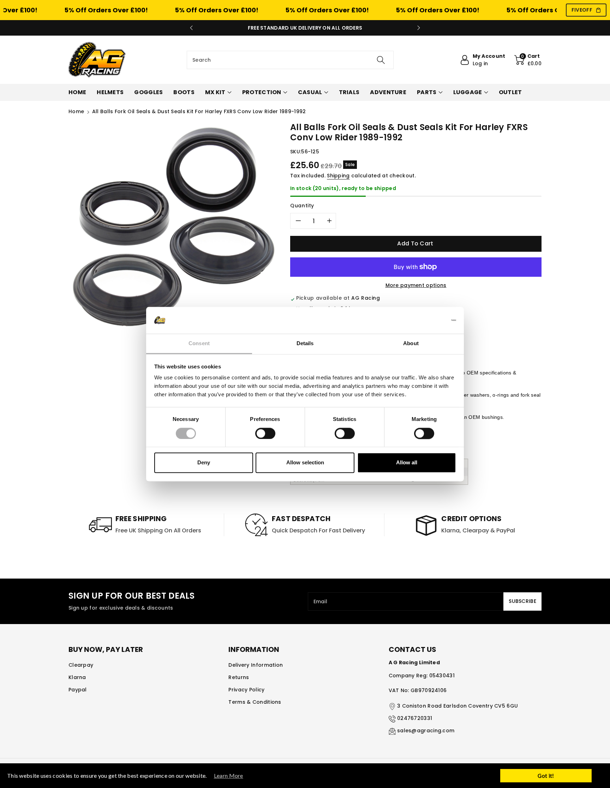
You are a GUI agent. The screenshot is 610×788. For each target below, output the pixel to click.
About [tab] (411, 344)
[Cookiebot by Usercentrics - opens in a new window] (425, 320)
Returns (238, 677)
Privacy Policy (246, 689)
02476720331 (414, 718)
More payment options (416, 285)
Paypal (77, 689)
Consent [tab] (199, 344)
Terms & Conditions (254, 701)
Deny (203, 463)
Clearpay (80, 664)
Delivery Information (255, 664)
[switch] (265, 433)
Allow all (406, 463)
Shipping (338, 175)
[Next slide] (418, 28)
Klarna (77, 677)
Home (76, 111)
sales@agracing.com (425, 730)
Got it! (546, 775)
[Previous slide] (191, 28)
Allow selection (305, 463)
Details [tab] (305, 344)
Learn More (228, 775)
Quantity (302, 205)
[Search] (381, 60)
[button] (528, 60)
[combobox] (290, 60)
